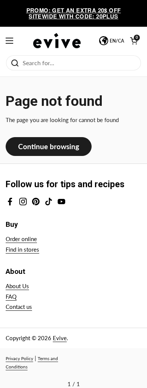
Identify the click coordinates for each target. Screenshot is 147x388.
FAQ (11, 296)
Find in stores (22, 249)
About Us (17, 286)
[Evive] (57, 40)
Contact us (19, 306)
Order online (21, 238)
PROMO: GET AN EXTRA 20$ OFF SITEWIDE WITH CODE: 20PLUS (73, 13)
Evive (60, 338)
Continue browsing (48, 146)
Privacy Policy (19, 358)
